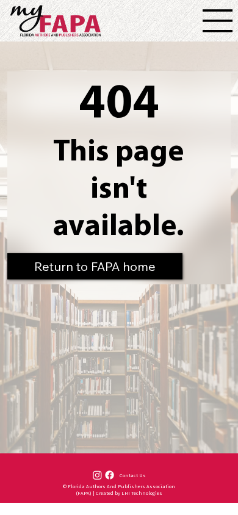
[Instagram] (97, 475)
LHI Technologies (141, 492)
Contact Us (133, 475)
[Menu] (218, 20)
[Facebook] (109, 475)
